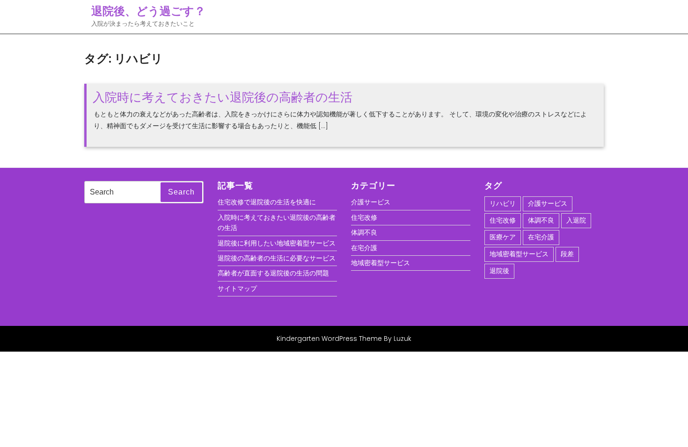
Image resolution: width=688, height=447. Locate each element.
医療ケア (503, 237)
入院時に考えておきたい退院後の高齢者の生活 (222, 97)
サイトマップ (237, 288)
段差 (567, 254)
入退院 (576, 220)
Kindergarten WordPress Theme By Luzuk (344, 338)
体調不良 (364, 232)
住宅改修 (364, 217)
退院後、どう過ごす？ (148, 11)
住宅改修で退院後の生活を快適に (267, 202)
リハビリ (503, 203)
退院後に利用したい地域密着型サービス (277, 243)
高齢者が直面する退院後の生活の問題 (273, 273)
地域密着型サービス (380, 262)
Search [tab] (181, 192)
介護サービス (370, 202)
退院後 (499, 270)
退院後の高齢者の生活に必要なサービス (277, 258)
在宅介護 (364, 247)
